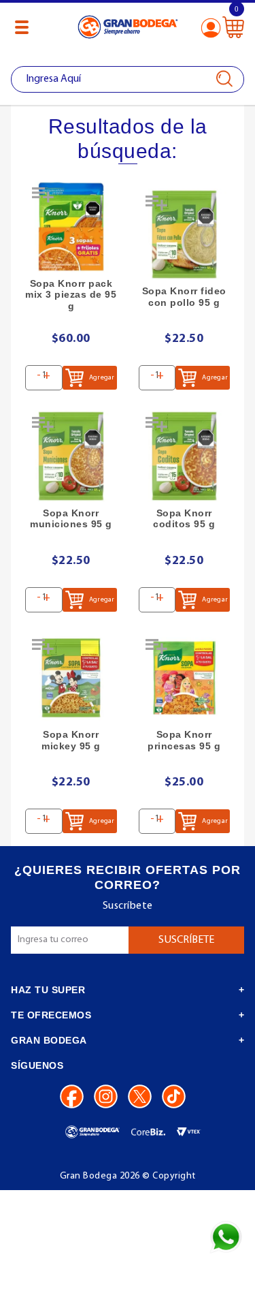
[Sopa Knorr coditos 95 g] (185, 456)
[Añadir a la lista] (44, 199)
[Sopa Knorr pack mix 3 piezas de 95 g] (71, 226)
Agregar (101, 377)
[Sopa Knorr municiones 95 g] (71, 456)
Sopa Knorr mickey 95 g (71, 740)
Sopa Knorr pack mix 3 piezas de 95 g (70, 295)
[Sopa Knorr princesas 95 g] (185, 678)
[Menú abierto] (22, 27)
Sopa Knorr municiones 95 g (71, 519)
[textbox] (127, 79)
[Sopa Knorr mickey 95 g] (71, 678)
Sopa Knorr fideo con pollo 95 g (184, 296)
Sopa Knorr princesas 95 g (184, 740)
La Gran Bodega (127, 29)
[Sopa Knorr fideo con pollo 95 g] (185, 235)
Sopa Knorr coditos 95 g (184, 519)
